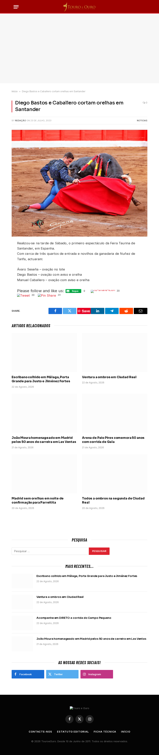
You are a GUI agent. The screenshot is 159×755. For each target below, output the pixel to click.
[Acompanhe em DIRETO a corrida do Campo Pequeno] (22, 623)
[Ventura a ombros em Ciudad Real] (114, 352)
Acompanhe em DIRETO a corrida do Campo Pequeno (73, 618)
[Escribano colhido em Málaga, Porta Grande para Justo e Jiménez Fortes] (44, 352)
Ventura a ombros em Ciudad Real (109, 377)
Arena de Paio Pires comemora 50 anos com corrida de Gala (113, 440)
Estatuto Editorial (73, 731)
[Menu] (16, 7)
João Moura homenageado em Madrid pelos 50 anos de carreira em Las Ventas (44, 440)
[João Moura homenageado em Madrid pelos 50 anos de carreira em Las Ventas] (44, 413)
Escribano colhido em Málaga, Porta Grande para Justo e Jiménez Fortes (41, 379)
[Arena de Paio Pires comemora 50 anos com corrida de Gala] (114, 413)
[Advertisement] (79, 48)
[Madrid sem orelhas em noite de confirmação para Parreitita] (44, 473)
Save (86, 310)
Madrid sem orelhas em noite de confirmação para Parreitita (38, 500)
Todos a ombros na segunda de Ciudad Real (113, 500)
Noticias (142, 120)
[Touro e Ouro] (79, 7)
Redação (20, 120)
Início (15, 91)
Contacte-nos (40, 731)
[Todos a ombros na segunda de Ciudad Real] (114, 473)
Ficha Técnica (105, 731)
